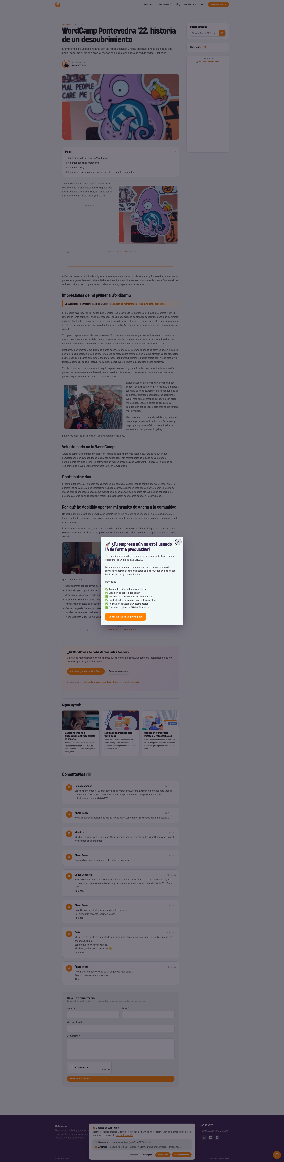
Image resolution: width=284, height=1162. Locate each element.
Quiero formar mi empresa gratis (125, 616)
